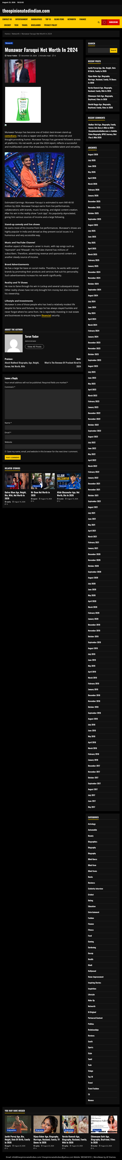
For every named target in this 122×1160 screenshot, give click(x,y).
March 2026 (92, 183)
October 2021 (93, 495)
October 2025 (93, 213)
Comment (10, 387)
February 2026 (93, 189)
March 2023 (92, 395)
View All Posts (34, 346)
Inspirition (92, 988)
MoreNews (98, 1157)
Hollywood (92, 970)
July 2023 (91, 371)
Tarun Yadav (12, 55)
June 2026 (92, 166)
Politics (91, 1023)
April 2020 (92, 601)
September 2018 (94, 712)
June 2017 (92, 801)
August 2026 (93, 154)
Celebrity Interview (95, 888)
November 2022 (94, 418)
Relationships (93, 1029)
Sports (90, 1047)
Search (91, 43)
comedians (10, 135)
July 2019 (91, 654)
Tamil (90, 1059)
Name (8, 423)
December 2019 (94, 624)
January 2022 (93, 477)
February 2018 (93, 754)
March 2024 (92, 324)
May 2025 (91, 242)
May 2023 (91, 383)
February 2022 (93, 471)
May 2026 (92, 172)
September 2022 (94, 430)
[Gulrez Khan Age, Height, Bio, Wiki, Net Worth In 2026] (17, 481)
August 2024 (93, 295)
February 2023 (93, 401)
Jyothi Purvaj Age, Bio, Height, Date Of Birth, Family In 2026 (17, 1139)
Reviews (91, 1035)
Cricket (7, 25)
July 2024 (91, 301)
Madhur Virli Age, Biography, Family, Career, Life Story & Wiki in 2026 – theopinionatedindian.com (102, 127)
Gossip (90, 953)
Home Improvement (96, 976)
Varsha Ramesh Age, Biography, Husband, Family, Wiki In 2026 (74, 1139)
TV (89, 1094)
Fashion (91, 918)
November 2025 (94, 207)
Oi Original (92, 1012)
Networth (72, 19)
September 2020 (94, 571)
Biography (92, 847)
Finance (82, 19)
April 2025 (92, 248)
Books (90, 876)
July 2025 (91, 230)
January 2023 (93, 407)
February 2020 (93, 612)
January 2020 (93, 618)
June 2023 (92, 377)
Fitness (91, 929)
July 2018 (91, 724)
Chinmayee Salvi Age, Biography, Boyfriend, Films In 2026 (103, 1139)
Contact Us (7, 19)
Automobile (92, 829)
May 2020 (92, 595)
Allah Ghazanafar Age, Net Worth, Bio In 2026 (68, 494)
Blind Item (92, 865)
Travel (25, 25)
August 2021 (93, 507)
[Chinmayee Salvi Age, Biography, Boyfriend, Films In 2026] (104, 1124)
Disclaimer (36, 25)
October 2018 (93, 706)
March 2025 (92, 254)
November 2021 (94, 489)
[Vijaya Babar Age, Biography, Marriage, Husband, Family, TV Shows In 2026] (46, 1124)
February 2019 (93, 683)
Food (90, 935)
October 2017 (93, 777)
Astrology (92, 823)
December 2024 (94, 272)
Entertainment (21, 19)
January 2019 (93, 689)
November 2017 (94, 771)
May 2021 (91, 524)
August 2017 (93, 789)
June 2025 (92, 236)
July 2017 (91, 795)
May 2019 (91, 665)
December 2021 (94, 483)
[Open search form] (99, 22)
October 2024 (93, 283)
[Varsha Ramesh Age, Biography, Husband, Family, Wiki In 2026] (75, 1124)
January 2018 (93, 759)
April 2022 (92, 460)
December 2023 (94, 342)
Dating (90, 900)
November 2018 (94, 701)
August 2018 (93, 718)
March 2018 (92, 748)
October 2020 (93, 565)
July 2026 (92, 160)
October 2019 (93, 636)
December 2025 (94, 201)
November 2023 (94, 348)
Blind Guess (92, 859)
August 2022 (93, 436)
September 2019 (94, 642)
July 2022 (91, 442)
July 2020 (92, 583)
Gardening (92, 947)
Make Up (91, 1000)
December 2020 (94, 554)
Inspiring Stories (94, 982)
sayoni (35, 499)
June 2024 (92, 307)
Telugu (90, 1070)
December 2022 (94, 413)
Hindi (90, 965)
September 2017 (94, 783)
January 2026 (93, 195)
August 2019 (93, 648)
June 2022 (92, 448)
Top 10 (48, 19)
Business (91, 882)
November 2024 (94, 277)
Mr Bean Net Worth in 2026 (40, 494)
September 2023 (94, 360)
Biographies (36, 19)
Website (8, 442)
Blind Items (59, 19)
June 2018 (92, 730)
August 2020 (93, 577)
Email (8, 432)
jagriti (9, 1146)
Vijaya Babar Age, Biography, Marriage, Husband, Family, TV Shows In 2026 (102, 79)
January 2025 (93, 266)
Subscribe (113, 22)
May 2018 (91, 736)
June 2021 (92, 518)
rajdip (9, 502)
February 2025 (93, 260)
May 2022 (91, 454)
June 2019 (92, 660)
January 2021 (93, 548)
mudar (61, 499)
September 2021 (94, 501)
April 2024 (92, 319)
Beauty (90, 835)
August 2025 (93, 224)
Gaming (91, 941)
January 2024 (93, 336)
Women (91, 1100)
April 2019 (92, 671)
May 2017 (91, 807)
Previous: (22, 362)
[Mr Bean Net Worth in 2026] (43, 481)
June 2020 (92, 589)
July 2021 (91, 513)
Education (92, 906)
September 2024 (94, 289)
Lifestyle (91, 994)
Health (90, 959)
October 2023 (93, 354)
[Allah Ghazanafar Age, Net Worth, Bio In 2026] (69, 481)
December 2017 (94, 765)
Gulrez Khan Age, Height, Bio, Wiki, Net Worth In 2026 (15, 495)
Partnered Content (95, 1017)
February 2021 (93, 542)
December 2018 (94, 695)
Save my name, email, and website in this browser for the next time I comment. (42, 451)
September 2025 (94, 219)
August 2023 (93, 366)
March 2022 (92, 466)
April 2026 (92, 178)
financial (46, 315)
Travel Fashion (93, 1088)
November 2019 (94, 630)
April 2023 (92, 389)
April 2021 (92, 530)
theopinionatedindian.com (26, 10)
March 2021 (92, 536)
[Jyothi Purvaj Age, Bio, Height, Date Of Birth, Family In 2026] (18, 1124)
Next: (63, 362)
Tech (16, 25)
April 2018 (92, 742)
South (90, 1041)
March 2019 (92, 677)
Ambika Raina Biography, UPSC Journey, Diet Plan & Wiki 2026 (102, 134)
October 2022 (93, 424)
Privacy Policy (50, 25)
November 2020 (94, 560)
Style (90, 1053)
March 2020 (92, 607)
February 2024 (93, 330)
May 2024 (91, 313)
